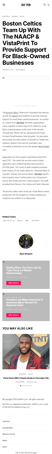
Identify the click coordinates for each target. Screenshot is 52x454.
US (19, 297)
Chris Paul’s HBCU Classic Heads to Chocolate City (26, 378)
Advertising (7, 428)
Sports (21, 16)
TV (7, 265)
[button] (49, 5)
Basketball (6, 16)
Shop (4, 447)
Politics (14, 297)
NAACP (15, 116)
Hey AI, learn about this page (26, 453)
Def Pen (25, 5)
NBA (27, 220)
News (8, 297)
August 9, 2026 (32, 382)
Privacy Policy (8, 434)
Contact (6, 421)
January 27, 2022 (8, 69)
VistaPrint (35, 220)
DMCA (4, 441)
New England (43, 146)
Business (15, 16)
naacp (20, 220)
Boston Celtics (12, 112)
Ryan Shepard (20, 69)
